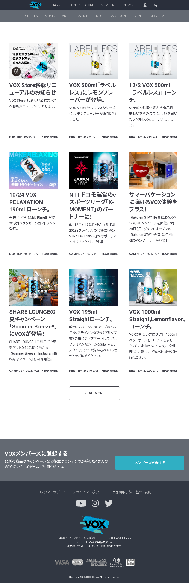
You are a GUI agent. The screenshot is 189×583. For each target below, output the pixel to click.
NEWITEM (157, 16)
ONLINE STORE (82, 5)
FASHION (82, 16)
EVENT (138, 16)
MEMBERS (109, 5)
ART (65, 16)
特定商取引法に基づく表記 (131, 492)
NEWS (128, 5)
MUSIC (50, 16)
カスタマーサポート (52, 492)
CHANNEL (56, 5)
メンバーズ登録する (150, 463)
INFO (99, 16)
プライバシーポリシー (89, 492)
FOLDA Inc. (93, 577)
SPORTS (31, 16)
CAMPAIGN (117, 16)
